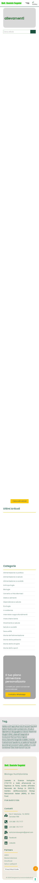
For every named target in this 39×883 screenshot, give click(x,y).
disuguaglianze (17, 731)
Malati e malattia (9, 270)
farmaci (14, 737)
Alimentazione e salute (11, 465)
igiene (25, 737)
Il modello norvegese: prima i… (17, 532)
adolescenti (6, 726)
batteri (4, 729)
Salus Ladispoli (10, 864)
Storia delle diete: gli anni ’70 (18, 239)
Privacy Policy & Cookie (12, 869)
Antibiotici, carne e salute (17, 468)
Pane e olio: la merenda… (15, 544)
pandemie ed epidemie (21, 742)
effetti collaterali (14, 734)
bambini (33, 726)
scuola (33, 745)
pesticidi (33, 742)
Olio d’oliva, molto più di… (15, 556)
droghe (4, 734)
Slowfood (8, 861)
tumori (21, 747)
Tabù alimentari (11, 433)
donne (26, 731)
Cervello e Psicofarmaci (12, 120)
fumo (19, 737)
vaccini (27, 747)
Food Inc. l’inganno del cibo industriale (17, 315)
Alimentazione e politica (12, 308)
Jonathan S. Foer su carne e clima (18, 355)
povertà (5, 745)
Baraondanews (10, 858)
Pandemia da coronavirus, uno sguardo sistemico (17, 275)
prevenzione (13, 745)
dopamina (32, 731)
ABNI (6, 855)
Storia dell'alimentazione (12, 233)
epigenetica (25, 734)
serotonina (6, 747)
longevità (18, 739)
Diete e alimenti (9, 60)
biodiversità (12, 729)
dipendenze (6, 731)
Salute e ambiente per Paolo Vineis (18, 181)
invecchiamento (8, 739)
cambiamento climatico (25, 729)
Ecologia (25, 120)
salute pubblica (24, 745)
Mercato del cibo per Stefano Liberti (18, 395)
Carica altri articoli (19, 501)
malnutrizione (7, 742)
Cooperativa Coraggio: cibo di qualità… (18, 519)
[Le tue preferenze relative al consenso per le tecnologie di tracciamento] (35, 879)
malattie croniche (28, 739)
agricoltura (15, 726)
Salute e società (9, 177)
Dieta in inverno (11, 63)
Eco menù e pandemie (15, 126)
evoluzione (6, 737)
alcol (22, 726)
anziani (27, 726)
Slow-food (14, 747)
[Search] (33, 31)
